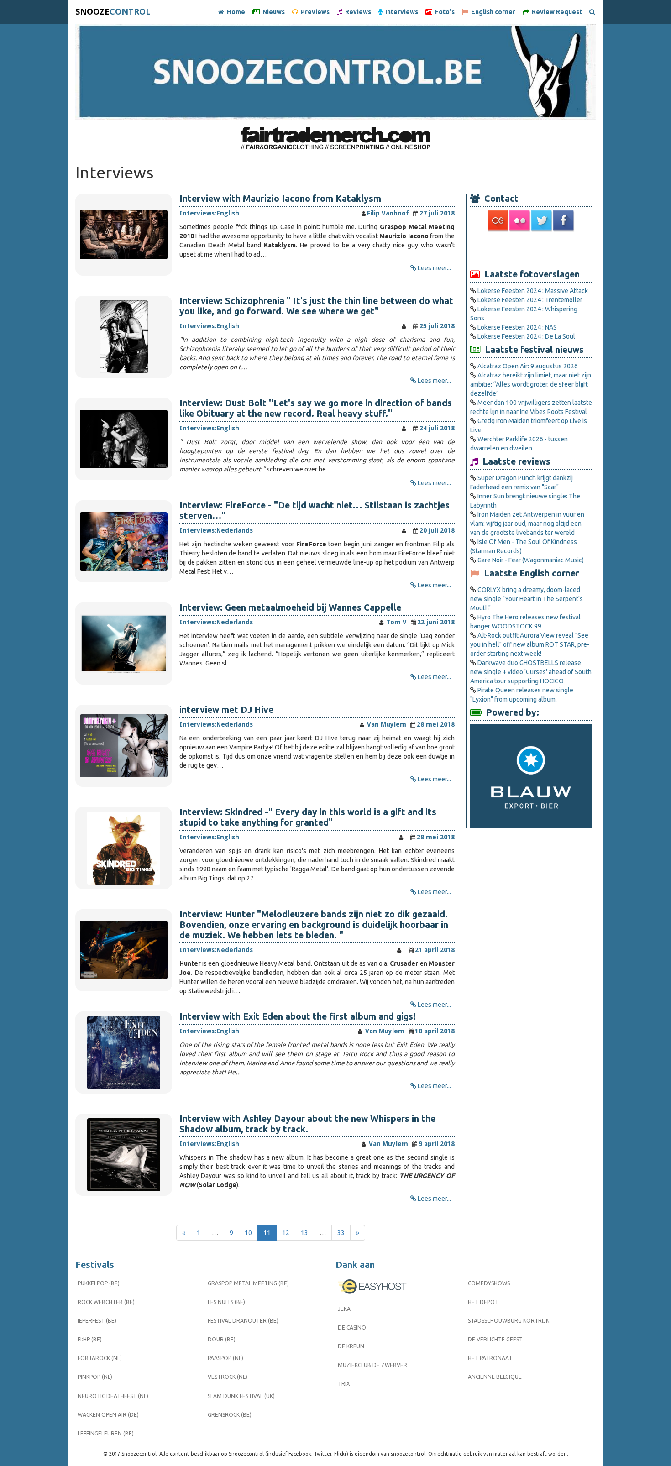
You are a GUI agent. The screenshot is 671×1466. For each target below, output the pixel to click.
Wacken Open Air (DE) (108, 1415)
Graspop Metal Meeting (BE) (248, 1283)
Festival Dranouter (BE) (243, 1321)
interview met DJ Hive (226, 710)
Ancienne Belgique (495, 1377)
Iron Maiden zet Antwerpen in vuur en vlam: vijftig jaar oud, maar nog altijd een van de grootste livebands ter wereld (527, 523)
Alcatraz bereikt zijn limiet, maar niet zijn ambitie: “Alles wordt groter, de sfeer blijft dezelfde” (530, 384)
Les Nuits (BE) (226, 1302)
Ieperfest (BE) (97, 1321)
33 (341, 1232)
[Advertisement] (531, 249)
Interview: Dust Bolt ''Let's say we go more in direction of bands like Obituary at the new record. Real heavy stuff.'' (315, 408)
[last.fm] (498, 220)
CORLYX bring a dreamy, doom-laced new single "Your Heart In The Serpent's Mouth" (526, 599)
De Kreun (351, 1346)
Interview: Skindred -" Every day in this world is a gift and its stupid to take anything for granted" (307, 817)
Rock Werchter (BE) (106, 1302)
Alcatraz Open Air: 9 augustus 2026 (527, 366)
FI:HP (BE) (90, 1339)
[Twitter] (542, 220)
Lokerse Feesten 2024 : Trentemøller (529, 300)
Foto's (443, 12)
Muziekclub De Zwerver (372, 1365)
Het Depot (483, 1302)
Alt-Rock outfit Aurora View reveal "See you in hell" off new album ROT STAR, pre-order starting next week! (529, 644)
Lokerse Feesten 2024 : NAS (517, 327)
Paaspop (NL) (225, 1358)
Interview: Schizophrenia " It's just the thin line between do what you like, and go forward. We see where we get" (316, 306)
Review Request (555, 12)
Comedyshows (489, 1283)
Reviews (356, 12)
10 (248, 1232)
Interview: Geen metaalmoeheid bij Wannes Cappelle (290, 607)
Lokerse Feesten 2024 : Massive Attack (532, 290)
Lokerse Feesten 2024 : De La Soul (526, 336)
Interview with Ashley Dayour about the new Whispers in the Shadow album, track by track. (307, 1124)
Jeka (344, 1309)
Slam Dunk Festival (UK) (241, 1396)
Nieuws (272, 12)
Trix (344, 1384)
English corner (491, 12)
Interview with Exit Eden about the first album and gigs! (297, 1016)
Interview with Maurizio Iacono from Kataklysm (280, 199)
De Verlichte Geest (495, 1339)
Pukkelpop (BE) (99, 1283)
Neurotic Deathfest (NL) (113, 1396)
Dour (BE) (222, 1339)
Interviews (400, 12)
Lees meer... (434, 268)
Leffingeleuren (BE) (106, 1433)
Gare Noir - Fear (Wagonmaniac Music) (530, 560)
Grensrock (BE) (230, 1415)
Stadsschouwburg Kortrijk (508, 1321)
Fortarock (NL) (100, 1358)
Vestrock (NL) (227, 1377)
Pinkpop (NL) (95, 1377)
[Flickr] (520, 220)
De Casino (352, 1327)
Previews (314, 12)
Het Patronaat (490, 1358)
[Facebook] (564, 220)
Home (234, 12)
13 (304, 1232)
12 (285, 1232)
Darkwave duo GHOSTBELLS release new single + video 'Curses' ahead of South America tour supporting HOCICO (531, 672)
